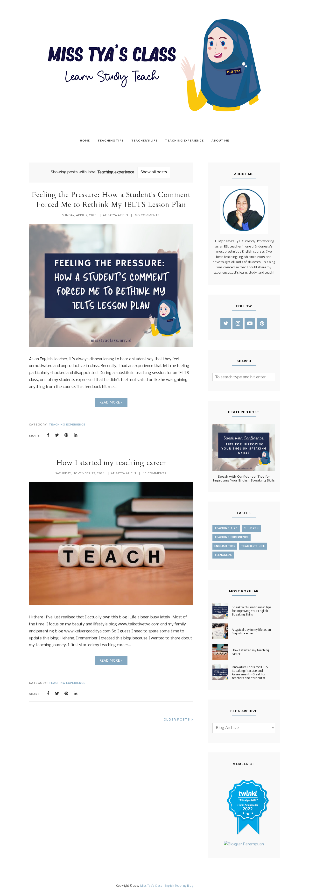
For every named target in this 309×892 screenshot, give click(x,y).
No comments (147, 215)
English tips (224, 546)
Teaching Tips (226, 528)
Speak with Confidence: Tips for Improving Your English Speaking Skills (244, 478)
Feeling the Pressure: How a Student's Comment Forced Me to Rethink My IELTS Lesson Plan (111, 200)
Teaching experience (67, 424)
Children (251, 528)
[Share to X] (57, 435)
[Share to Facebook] (48, 435)
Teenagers (223, 555)
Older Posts (176, 719)
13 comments (154, 473)
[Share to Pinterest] (66, 435)
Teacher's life (253, 546)
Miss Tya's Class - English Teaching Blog (166, 886)
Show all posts (153, 172)
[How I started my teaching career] (111, 604)
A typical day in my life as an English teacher (251, 631)
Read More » (111, 402)
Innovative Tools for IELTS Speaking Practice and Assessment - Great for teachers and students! (250, 672)
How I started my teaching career (111, 463)
